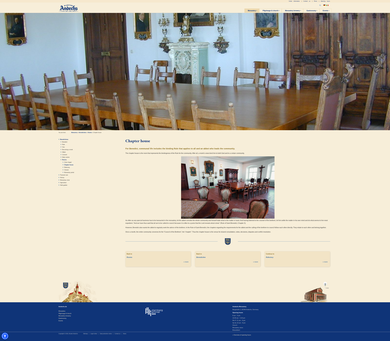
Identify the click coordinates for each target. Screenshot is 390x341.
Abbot (64, 152)
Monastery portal (69, 172)
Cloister (66, 170)
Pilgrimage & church (270, 10)
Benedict (64, 142)
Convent (64, 154)
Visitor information (294, 1)
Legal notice (93, 333)
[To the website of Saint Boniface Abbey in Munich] (315, 291)
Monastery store (65, 180)
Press (315, 1)
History (62, 177)
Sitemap (85, 333)
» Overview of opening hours (241, 335)
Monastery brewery (292, 10)
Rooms (90, 132)
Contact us (306, 1)
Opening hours (325, 1)
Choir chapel (68, 162)
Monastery (252, 10)
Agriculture (63, 182)
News (124, 333)
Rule (63, 144)
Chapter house (68, 165)
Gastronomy (311, 10)
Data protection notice (106, 333)
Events (325, 10)
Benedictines (82, 132)
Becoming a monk (67, 149)
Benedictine (201, 257)
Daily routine (65, 157)
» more (186, 262)
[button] (5, 336)
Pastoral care (64, 175)
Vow (63, 147)
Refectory (67, 167)
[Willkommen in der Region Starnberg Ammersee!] (154, 311)
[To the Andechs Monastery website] (102, 291)
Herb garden (63, 185)
